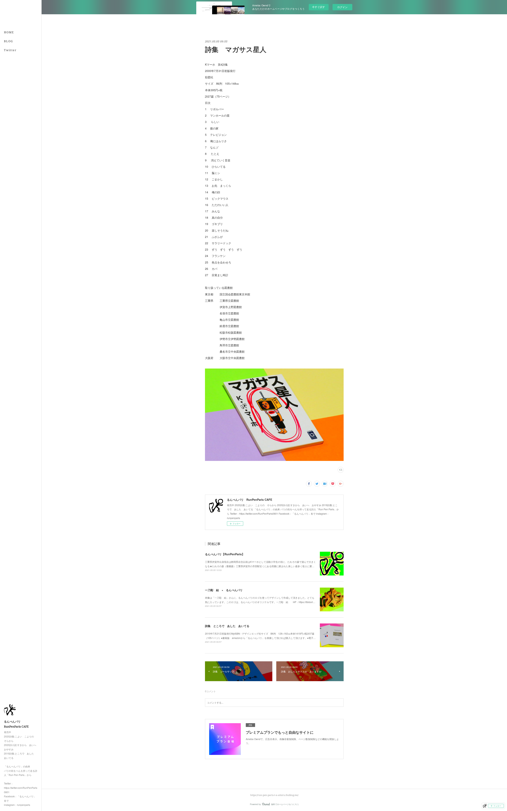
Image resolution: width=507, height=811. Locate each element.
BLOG (8, 41)
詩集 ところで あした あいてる (227, 626)
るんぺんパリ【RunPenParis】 (225, 554)
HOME (9, 32)
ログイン (342, 7)
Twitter (10, 50)
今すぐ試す (318, 7)
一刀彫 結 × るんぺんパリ (224, 590)
